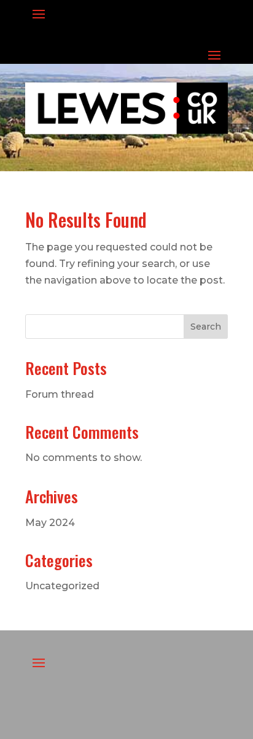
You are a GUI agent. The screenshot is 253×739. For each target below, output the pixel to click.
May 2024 (50, 522)
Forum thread (59, 394)
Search (205, 326)
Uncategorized (62, 586)
